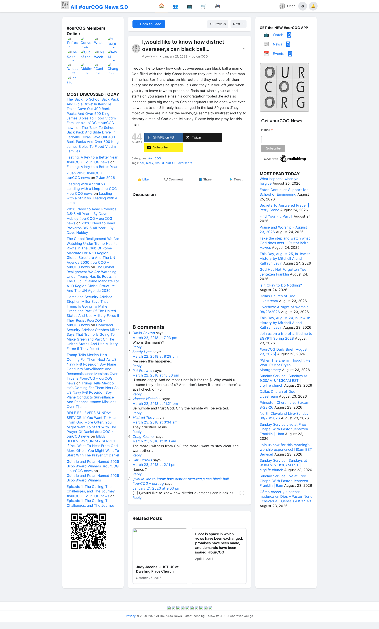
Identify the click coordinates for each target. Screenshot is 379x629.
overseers (185, 163)
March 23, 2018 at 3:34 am (154, 422)
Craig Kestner (143, 436)
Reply (137, 347)
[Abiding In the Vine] (86, 68)
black (149, 163)
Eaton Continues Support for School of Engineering (284, 191)
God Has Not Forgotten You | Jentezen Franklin (284, 271)
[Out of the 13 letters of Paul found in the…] (86, 55)
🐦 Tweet (236, 179)
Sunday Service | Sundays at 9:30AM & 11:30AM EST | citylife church (283, 380)
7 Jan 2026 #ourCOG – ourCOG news (86, 175)
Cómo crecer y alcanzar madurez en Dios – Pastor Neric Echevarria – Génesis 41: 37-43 (286, 496)
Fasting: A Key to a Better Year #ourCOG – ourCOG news (92, 159)
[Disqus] (189, 263)
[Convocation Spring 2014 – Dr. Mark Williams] (86, 42)
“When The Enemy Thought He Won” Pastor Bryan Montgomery (285, 365)
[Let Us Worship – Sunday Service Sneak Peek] (73, 81)
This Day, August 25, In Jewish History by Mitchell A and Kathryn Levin (285, 258)
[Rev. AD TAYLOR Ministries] (113, 55)
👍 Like (143, 179)
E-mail (267, 130)
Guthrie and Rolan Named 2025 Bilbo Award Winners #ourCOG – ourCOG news (93, 466)
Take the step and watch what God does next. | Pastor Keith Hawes (285, 243)
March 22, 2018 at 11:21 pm (155, 403)
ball (142, 163)
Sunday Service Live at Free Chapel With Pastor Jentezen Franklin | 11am (284, 429)
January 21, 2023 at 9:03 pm (156, 488)
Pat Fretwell (142, 370)
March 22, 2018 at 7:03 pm (154, 337)
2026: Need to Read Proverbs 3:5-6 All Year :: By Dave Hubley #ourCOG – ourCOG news (91, 216)
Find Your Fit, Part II (276, 216)
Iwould (159, 163)
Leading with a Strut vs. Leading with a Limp (92, 198)
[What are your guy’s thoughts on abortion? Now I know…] (99, 42)
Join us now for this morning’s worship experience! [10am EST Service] (286, 449)
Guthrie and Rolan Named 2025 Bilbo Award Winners (93, 477)
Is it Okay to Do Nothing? (281, 285)
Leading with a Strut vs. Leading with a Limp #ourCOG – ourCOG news (92, 189)
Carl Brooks (142, 460)
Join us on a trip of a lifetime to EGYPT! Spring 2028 (286, 335)
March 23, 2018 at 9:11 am (154, 441)
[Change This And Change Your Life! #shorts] (113, 68)
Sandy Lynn (142, 352)
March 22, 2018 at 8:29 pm (155, 356)
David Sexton (143, 333)
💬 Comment (173, 179)
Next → (238, 24)
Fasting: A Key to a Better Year (92, 166)
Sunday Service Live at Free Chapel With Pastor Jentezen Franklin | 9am (284, 481)
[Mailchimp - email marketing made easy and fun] (285, 162)
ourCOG (171, 163)
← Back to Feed (148, 24)
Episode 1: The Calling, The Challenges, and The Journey (91, 502)
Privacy (131, 616)
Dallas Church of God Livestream (277, 298)
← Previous (218, 24)
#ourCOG (154, 158)
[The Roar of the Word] (73, 55)
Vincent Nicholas (146, 399)
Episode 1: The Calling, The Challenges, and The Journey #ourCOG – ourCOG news (91, 491)
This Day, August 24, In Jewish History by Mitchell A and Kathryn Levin (285, 323)
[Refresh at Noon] (73, 42)
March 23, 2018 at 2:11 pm (154, 464)
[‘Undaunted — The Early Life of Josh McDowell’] (73, 68)
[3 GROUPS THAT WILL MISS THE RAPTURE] (113, 42)
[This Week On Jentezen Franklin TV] (99, 55)
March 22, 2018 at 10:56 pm (155, 375)
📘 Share (205, 179)
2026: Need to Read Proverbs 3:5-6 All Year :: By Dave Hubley (91, 228)
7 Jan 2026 (105, 177)
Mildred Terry (143, 417)
